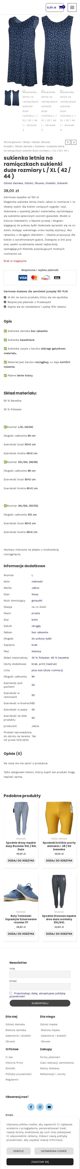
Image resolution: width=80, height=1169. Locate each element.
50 (33, 684)
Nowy (35, 594)
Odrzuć (18, 1151)
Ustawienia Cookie (54, 1151)
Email (13, 980)
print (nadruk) (48, 663)
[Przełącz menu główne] (72, 7)
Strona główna (12, 142)
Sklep (26, 142)
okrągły (36, 625)
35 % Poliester (40, 657)
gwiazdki (37, 600)
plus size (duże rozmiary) (47, 670)
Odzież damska (23, 146)
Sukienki (39, 146)
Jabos (35, 587)
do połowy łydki (42, 638)
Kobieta (36, 651)
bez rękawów (40, 632)
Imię (12, 968)
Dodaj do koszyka (21, 860)
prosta (36, 613)
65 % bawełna (60, 657)
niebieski (37, 581)
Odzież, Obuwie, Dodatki (40, 183)
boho (35, 619)
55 (33, 703)
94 (33, 676)
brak (34, 644)
